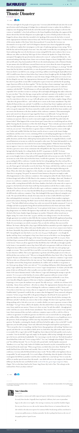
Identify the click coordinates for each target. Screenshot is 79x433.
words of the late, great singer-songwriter (51, 362)
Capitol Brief (16, 10)
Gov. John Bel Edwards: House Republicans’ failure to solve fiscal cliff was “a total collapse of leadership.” (22, 384)
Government (10, 10)
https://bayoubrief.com (18, 393)
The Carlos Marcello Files (50, 430)
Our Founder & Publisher (46, 4)
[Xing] (16, 420)
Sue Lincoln (10, 16)
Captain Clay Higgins (59, 430)
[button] (70, 4)
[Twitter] (65, 4)
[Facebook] (63, 4)
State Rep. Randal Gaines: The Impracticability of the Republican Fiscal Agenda (57, 384)
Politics (22, 10)
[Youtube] (68, 4)
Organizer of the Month (68, 430)
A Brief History (34, 4)
